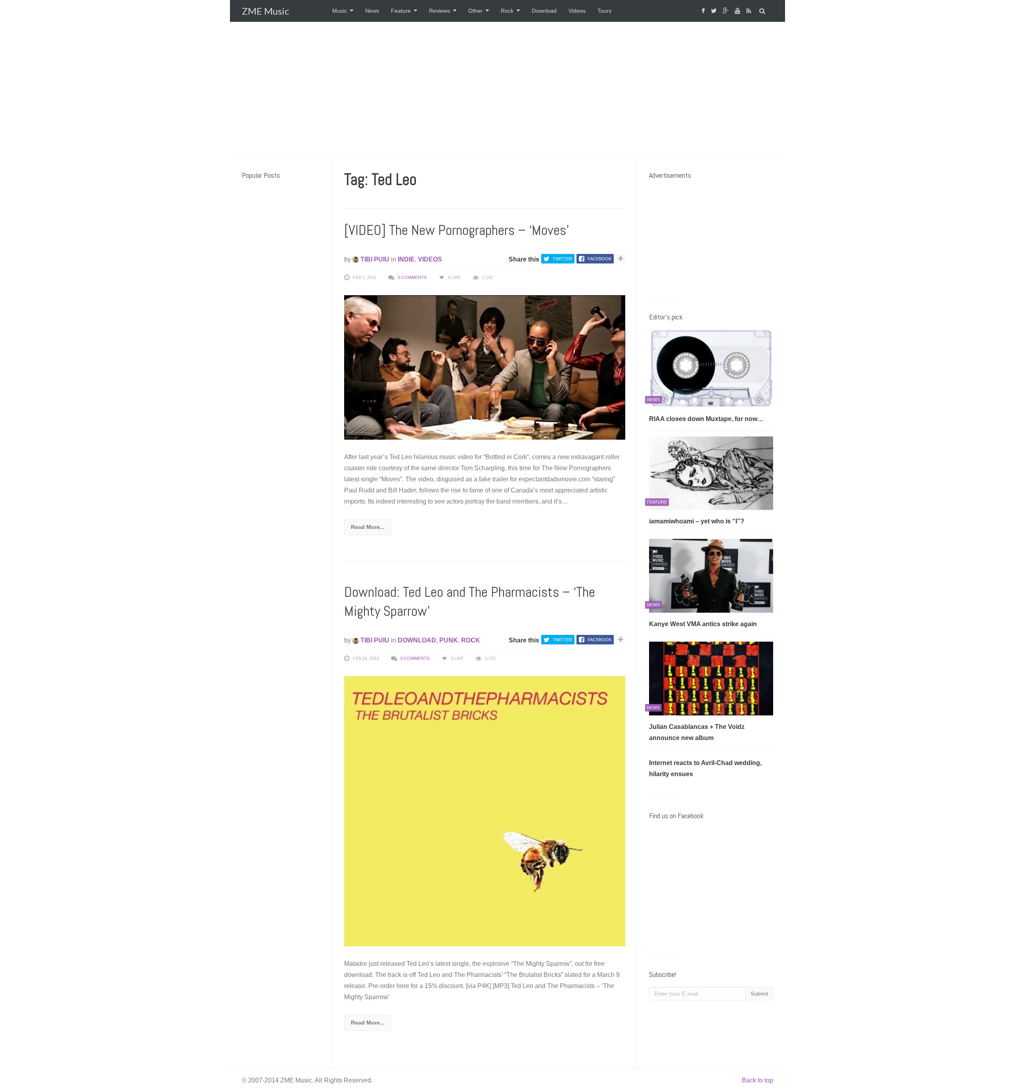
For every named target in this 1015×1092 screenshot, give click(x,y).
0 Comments (412, 277)
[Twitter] (715, 11)
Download (544, 11)
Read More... (368, 527)
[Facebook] (704, 11)
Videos (577, 11)
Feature (401, 11)
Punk (448, 640)
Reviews (439, 11)
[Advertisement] (507, 89)
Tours (604, 11)
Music (339, 11)
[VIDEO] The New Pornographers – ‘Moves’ (456, 230)
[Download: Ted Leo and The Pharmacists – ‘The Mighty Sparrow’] (484, 810)
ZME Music (265, 11)
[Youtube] (738, 11)
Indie (406, 259)
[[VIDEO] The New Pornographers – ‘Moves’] (484, 366)
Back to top (757, 1080)
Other (475, 11)
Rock (507, 11)
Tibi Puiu (374, 259)
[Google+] (727, 11)
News (372, 11)
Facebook (599, 258)
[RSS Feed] (749, 11)
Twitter (562, 258)
